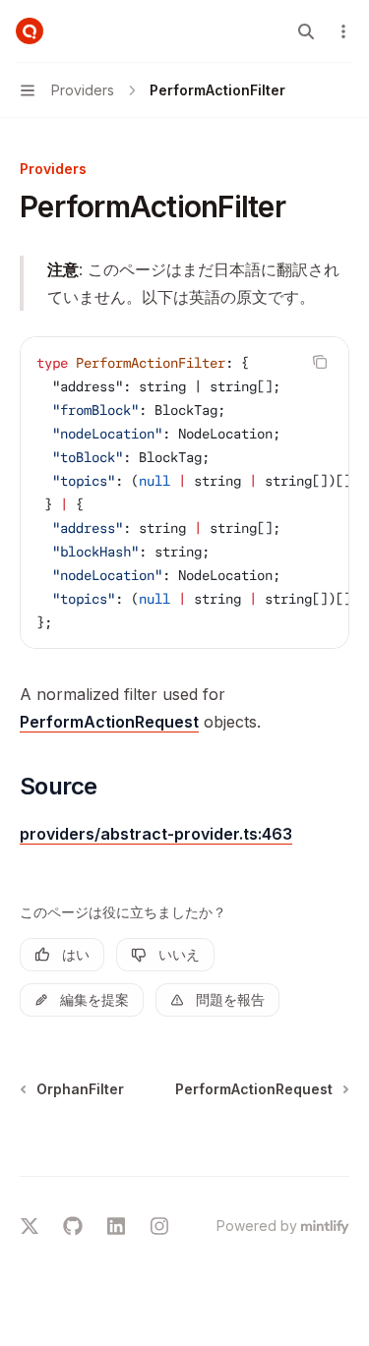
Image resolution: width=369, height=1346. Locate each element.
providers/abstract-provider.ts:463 (156, 834)
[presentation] (184, 492)
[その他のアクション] (343, 31)
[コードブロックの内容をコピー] (320, 362)
